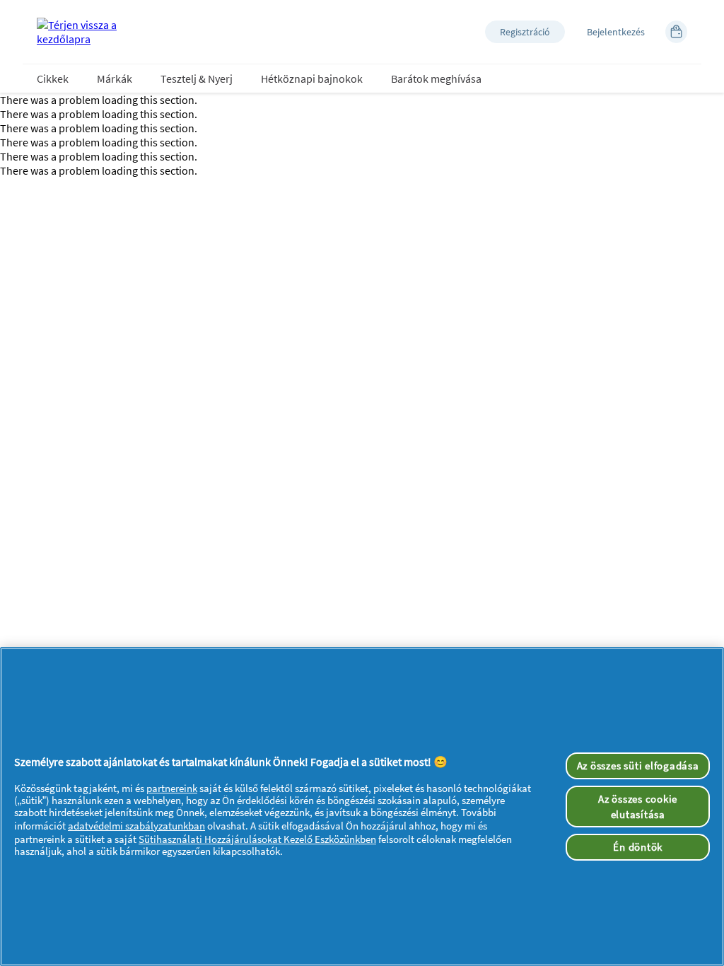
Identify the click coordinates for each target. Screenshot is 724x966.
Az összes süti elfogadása (638, 765)
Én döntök (637, 847)
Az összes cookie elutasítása (637, 806)
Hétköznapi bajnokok (312, 78)
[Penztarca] (676, 32)
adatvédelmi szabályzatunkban (136, 825)
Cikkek (53, 78)
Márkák (114, 78)
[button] (525, 32)
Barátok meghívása (436, 78)
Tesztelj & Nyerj (196, 78)
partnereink (171, 788)
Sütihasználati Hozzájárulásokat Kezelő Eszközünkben (257, 839)
